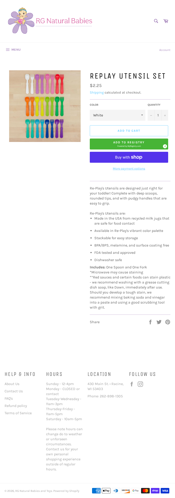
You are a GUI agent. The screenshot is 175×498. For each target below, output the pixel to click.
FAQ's (9, 398)
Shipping (97, 92)
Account (164, 50)
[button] (129, 144)
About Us (12, 384)
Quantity (154, 104)
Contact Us (14, 391)
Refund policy (16, 406)
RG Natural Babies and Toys (33, 491)
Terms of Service (18, 413)
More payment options (129, 168)
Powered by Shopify (66, 491)
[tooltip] (165, 146)
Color (94, 104)
